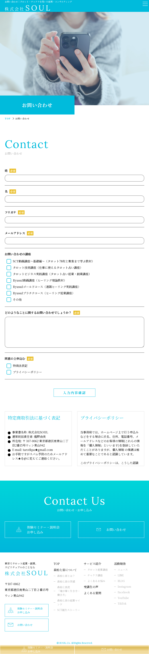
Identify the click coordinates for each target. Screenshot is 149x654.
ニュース (123, 569)
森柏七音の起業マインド (68, 602)
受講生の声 (91, 587)
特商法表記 (20, 366)
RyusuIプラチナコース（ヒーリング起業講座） (44, 293)
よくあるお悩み (96, 581)
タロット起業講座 (97, 569)
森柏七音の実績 (66, 581)
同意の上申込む (15, 358)
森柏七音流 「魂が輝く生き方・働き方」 (68, 591)
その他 (17, 299)
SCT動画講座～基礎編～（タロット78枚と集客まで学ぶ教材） (53, 261)
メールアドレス (15, 233)
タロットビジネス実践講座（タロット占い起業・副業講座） (52, 274)
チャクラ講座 (95, 575)
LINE (121, 575)
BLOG (121, 581)
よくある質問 (92, 593)
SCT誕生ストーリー (68, 610)
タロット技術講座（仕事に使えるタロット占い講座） (48, 267)
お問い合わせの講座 (18, 254)
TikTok (122, 603)
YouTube (123, 598)
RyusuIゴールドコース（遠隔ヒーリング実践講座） (47, 287)
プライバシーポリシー (27, 372)
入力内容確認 (74, 392)
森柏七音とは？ (66, 576)
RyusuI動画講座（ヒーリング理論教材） (40, 280)
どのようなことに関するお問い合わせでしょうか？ (38, 312)
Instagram (124, 586)
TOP (57, 564)
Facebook (124, 592)
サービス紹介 (92, 564)
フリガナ (10, 212)
